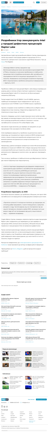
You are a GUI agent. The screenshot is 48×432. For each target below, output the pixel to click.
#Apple (27, 310)
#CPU (8, 334)
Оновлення (3, 419)
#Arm (5, 334)
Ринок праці (23, 419)
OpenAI (21, 415)
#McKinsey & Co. (32, 334)
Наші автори (31, 399)
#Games (22, 52)
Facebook (2, 406)
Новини (8, 6)
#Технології (6, 318)
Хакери (12, 421)
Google (12, 413)
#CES (2, 318)
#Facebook (32, 318)
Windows (40, 415)
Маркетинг (40, 417)
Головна (3, 6)
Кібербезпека (14, 417)
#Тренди (27, 334)
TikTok (30, 415)
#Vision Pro (31, 310)
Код (21, 417)
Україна (40, 419)
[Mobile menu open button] (11, 2)
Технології (31, 419)
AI (1, 412)
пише (3, 62)
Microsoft (13, 415)
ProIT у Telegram (17, 249)
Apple (12, 412)
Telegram (7, 406)
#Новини (3, 52)
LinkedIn (4, 406)
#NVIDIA (3, 303)
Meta (2, 415)
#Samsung (3, 341)
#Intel (13, 52)
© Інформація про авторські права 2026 (10, 426)
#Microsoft (28, 303)
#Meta (27, 318)
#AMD (17, 52)
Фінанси (3, 421)
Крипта (30, 417)
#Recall (31, 303)
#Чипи (8, 52)
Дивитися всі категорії (32, 421)
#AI (8, 303)
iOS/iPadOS (22, 413)
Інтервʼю (3, 417)
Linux (39, 413)
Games (2, 413)
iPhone (30, 413)
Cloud (30, 412)
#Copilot (9, 310)
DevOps (40, 412)
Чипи (21, 421)
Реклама (12, 419)
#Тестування (35, 303)
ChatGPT (22, 412)
